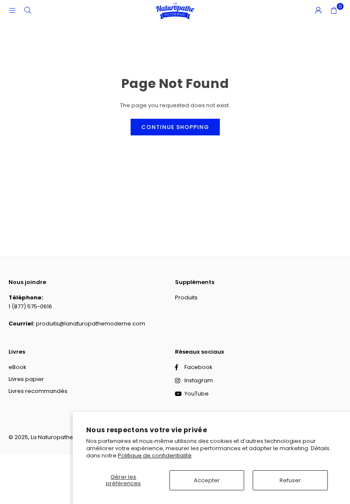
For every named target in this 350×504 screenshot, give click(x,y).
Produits (186, 297)
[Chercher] (27, 10)
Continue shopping (175, 127)
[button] (333, 10)
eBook (17, 367)
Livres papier (26, 379)
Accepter (207, 480)
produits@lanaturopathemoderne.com (90, 323)
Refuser (290, 480)
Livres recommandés (38, 391)
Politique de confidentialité (155, 455)
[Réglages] (318, 10)
